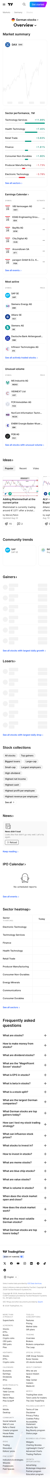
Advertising (31, 1465)
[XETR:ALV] (45, 493)
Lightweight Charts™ (35, 1448)
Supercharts (8, 1320)
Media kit (30, 1386)
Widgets (30, 1442)
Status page (31, 1433)
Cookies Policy (32, 1418)
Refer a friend (9, 1427)
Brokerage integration (36, 1468)
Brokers (29, 1341)
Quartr (40, 1302)
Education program (34, 1474)
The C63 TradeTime (35, 1401)
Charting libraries (34, 1445)
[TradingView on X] (5, 1263)
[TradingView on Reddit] (5, 1270)
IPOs (5, 1380)
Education (7, 1448)
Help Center (31, 1380)
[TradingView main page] (10, 4)
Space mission (32, 1374)
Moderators (8, 1436)
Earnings (7, 1374)
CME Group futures (34, 1356)
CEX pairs (7, 1341)
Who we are (31, 1370)
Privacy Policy (32, 1415)
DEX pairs (7, 1344)
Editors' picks (9, 1451)
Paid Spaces (8, 1469)
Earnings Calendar (16, 194)
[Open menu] (4, 4)
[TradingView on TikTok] (45, 1263)
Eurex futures (32, 1359)
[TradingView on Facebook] (11, 1263)
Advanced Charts (34, 1451)
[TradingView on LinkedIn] (31, 1263)
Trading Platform (33, 1454)
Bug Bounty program (35, 1430)
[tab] (9, 468)
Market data (31, 1326)
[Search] (24, 4)
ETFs (5, 1332)
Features (30, 1320)
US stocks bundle (34, 1362)
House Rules (8, 1433)
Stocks (6, 1329)
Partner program (33, 1471)
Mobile (6, 1409)
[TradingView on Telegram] (38, 1263)
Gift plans (30, 1329)
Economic (7, 1370)
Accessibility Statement (31, 1422)
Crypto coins (8, 1338)
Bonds (5, 1335)
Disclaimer (30, 1412)
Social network (9, 1421)
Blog (28, 1377)
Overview (30, 1338)
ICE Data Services (35, 1283)
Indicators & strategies (13, 1460)
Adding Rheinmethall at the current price (19, 501)
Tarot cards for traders (36, 1397)
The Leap (30, 1347)
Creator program (10, 1430)
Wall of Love (8, 1424)
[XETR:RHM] (5, 493)
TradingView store (34, 1394)
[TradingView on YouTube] (18, 1263)
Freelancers (8, 1466)
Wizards (6, 1463)
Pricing (29, 1323)
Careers (29, 1383)
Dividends (7, 1377)
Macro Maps (8, 1397)
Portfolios (7, 1388)
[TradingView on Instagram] (25, 1263)
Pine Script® (8, 1401)
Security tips (32, 1427)
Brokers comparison (35, 1344)
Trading (6, 1445)
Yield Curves (8, 1391)
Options (6, 1394)
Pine (5, 1347)
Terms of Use (32, 1409)
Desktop (6, 1412)
